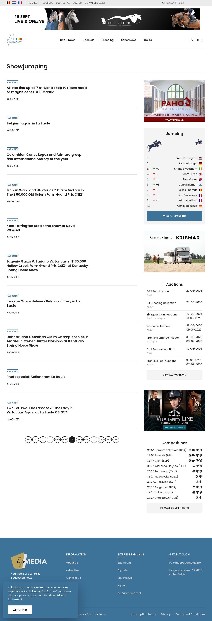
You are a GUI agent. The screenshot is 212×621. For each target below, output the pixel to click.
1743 (101, 439)
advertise (72, 570)
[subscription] (197, 40)
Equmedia (33, 2)
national (12, 82)
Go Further (20, 610)
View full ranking (174, 216)
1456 (64, 439)
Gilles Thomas (188, 190)
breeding (108, 40)
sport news (67, 40)
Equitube (48, 2)
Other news (128, 40)
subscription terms (143, 614)
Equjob (77, 2)
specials (88, 40)
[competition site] (190, 450)
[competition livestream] (194, 450)
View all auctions (174, 374)
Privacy (165, 614)
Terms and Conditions (190, 614)
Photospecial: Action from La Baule (36, 376)
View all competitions (174, 508)
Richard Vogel (188, 163)
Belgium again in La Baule (28, 123)
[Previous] (28, 439)
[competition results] (200, 450)
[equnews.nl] (14, 2)
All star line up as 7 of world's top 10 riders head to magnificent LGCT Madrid (47, 89)
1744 (108, 439)
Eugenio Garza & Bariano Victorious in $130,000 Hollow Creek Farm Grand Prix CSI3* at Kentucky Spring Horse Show (47, 265)
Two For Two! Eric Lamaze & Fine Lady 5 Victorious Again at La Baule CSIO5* (39, 410)
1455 (57, 439)
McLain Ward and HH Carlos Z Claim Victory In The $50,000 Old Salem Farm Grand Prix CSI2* (45, 192)
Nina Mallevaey (187, 195)
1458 (79, 439)
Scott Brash (189, 174)
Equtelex (123, 570)
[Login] (191, 40)
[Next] (115, 439)
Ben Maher (190, 179)
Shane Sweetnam (185, 169)
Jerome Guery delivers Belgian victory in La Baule (43, 303)
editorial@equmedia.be (185, 563)
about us (72, 562)
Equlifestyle (63, 2)
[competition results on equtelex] (197, 450)
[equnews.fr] (20, 2)
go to (148, 40)
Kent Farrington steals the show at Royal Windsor (41, 227)
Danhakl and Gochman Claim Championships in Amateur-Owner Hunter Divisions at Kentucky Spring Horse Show (47, 341)
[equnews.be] (8, 2)
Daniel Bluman (188, 185)
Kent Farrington (187, 158)
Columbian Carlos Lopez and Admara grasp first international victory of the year (44, 156)
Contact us (73, 578)
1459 (86, 439)
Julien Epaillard (187, 200)
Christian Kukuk (187, 206)
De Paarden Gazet (95, 2)
